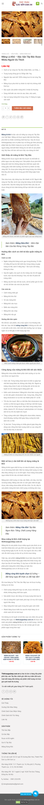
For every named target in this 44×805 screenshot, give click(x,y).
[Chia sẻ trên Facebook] (7, 117)
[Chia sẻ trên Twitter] (10, 117)
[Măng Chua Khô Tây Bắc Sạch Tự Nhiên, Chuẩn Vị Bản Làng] (32, 647)
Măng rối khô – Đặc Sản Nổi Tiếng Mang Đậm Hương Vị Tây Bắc (11, 657)
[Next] (39, 24)
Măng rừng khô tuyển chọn (17, 573)
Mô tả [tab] (4, 129)
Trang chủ (5, 54)
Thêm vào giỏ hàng (22, 108)
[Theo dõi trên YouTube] (14, 691)
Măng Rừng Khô (25, 54)
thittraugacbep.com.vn (24, 620)
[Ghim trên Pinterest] (18, 117)
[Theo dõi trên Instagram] (7, 691)
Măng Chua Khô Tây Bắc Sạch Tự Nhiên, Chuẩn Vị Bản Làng (32, 657)
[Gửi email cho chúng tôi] (10, 691)
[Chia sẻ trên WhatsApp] (3, 117)
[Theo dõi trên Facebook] (3, 691)
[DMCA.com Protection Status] (22, 802)
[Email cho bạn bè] (14, 117)
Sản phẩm (14, 54)
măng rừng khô (22, 325)
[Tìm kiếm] (41, 4)
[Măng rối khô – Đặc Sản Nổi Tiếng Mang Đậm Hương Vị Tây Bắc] (11, 647)
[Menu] (3, 3)
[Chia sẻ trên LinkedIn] (22, 117)
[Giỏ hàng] (37, 3)
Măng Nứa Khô (22, 243)
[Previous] (5, 24)
